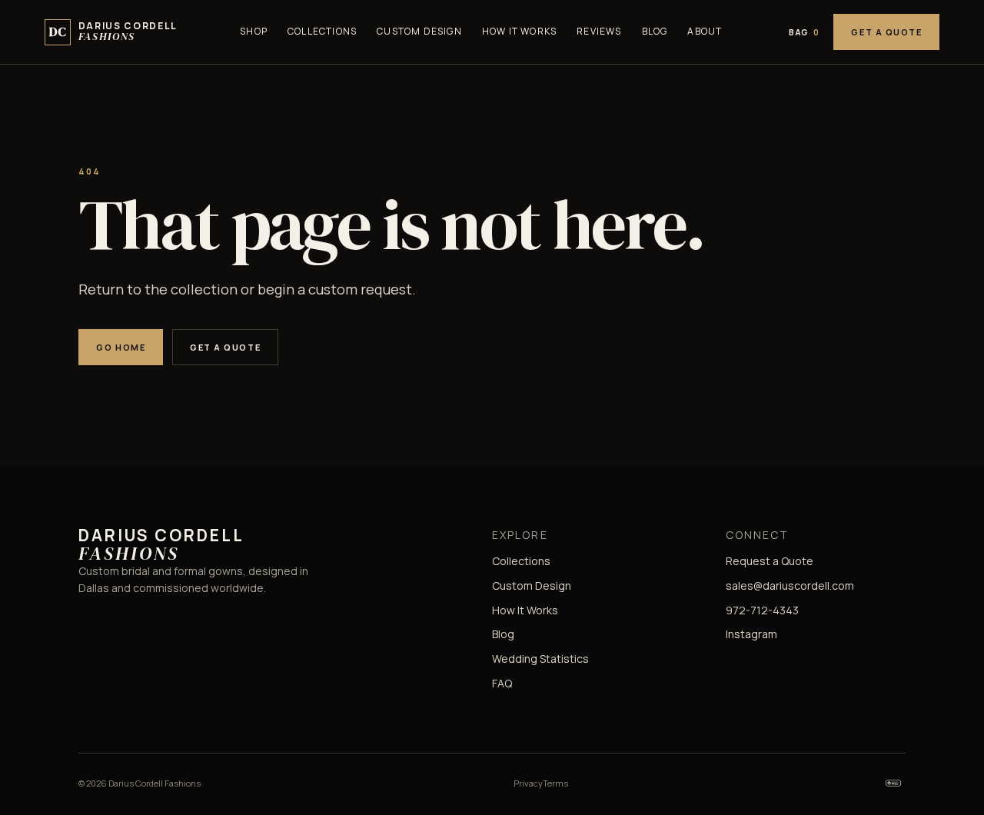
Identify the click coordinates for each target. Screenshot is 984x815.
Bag (804, 32)
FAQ (502, 683)
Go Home (120, 347)
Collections (322, 31)
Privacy (528, 783)
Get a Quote (886, 32)
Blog (655, 31)
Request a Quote (769, 561)
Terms (555, 783)
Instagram (751, 634)
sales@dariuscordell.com (790, 585)
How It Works (519, 31)
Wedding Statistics (540, 658)
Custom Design (419, 31)
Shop (254, 31)
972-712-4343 (762, 610)
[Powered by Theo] (893, 782)
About (704, 31)
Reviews (599, 31)
